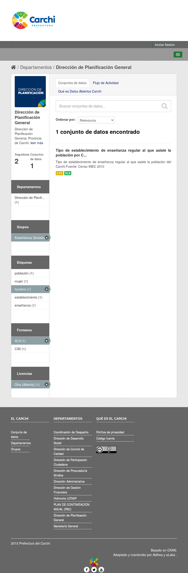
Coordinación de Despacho (71, 432)
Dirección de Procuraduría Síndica (70, 473)
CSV (59, 173)
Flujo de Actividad (106, 82)
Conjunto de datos (19, 434)
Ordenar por (65, 119)
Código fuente (105, 438)
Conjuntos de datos (72, 82)
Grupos (15, 449)
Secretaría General (66, 526)
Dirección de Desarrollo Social (69, 440)
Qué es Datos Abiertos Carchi (79, 91)
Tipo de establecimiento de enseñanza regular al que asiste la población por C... (113, 153)
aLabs (171, 554)
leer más (36, 142)
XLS (67, 173)
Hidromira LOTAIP (65, 498)
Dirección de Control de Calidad (69, 451)
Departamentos (36, 67)
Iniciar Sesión (165, 44)
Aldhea (158, 554)
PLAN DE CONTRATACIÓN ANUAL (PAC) (71, 506)
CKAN (171, 550)
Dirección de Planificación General (94, 67)
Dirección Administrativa (69, 481)
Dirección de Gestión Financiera (67, 489)
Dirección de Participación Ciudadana (70, 462)
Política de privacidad (110, 432)
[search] (164, 106)
